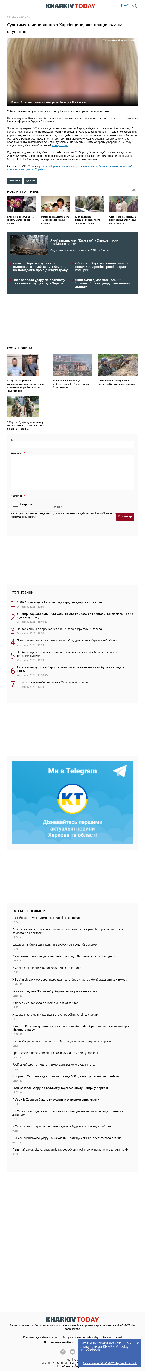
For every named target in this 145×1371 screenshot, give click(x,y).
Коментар (17, 453)
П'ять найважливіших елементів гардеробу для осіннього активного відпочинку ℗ (70, 1149)
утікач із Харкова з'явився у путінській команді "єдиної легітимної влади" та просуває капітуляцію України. (71, 167)
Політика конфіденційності (59, 1342)
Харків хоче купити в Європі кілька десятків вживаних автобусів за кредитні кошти (71, 668)
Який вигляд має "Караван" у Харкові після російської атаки (84, 242)
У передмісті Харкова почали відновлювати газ (45, 1003)
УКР (69, 1359)
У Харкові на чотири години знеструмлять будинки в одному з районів (61, 1126)
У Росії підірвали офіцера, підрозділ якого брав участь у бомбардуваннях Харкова (69, 979)
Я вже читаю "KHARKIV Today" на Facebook (110, 1363)
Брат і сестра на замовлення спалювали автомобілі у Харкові (55, 1053)
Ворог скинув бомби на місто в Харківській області (52, 682)
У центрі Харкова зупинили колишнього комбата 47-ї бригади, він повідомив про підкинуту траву (40, 266)
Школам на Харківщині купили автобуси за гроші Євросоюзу (55, 944)
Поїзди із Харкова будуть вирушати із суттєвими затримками (55, 1099)
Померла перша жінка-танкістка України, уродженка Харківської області (67, 640)
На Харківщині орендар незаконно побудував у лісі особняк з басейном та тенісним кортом (69, 653)
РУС (125, 5)
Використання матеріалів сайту (80, 1337)
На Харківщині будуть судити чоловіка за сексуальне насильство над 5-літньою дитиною (67, 1112)
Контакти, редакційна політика (40, 1337)
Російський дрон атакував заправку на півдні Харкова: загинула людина (63, 956)
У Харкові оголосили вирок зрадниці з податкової (47, 968)
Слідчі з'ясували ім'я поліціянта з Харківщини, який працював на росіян (62, 1041)
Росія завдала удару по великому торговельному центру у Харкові (38, 281)
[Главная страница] (72, 1319)
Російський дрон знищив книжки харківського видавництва (54, 1064)
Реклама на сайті (112, 1337)
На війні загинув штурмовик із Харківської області (47, 917)
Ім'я (13, 439)
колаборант (14, 180)
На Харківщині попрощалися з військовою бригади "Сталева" (60, 629)
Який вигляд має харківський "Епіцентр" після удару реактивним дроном (102, 283)
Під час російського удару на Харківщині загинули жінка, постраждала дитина (66, 1138)
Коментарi (125, 516)
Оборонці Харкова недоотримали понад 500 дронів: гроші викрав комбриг (101, 266)
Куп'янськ (30, 180)
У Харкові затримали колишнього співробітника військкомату (55, 1014)
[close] (138, 1343)
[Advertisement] (72, 319)
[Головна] (70, 6)
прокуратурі (60, 145)
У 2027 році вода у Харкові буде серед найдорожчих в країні (60, 602)
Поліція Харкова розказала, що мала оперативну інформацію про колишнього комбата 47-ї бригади (67, 931)
